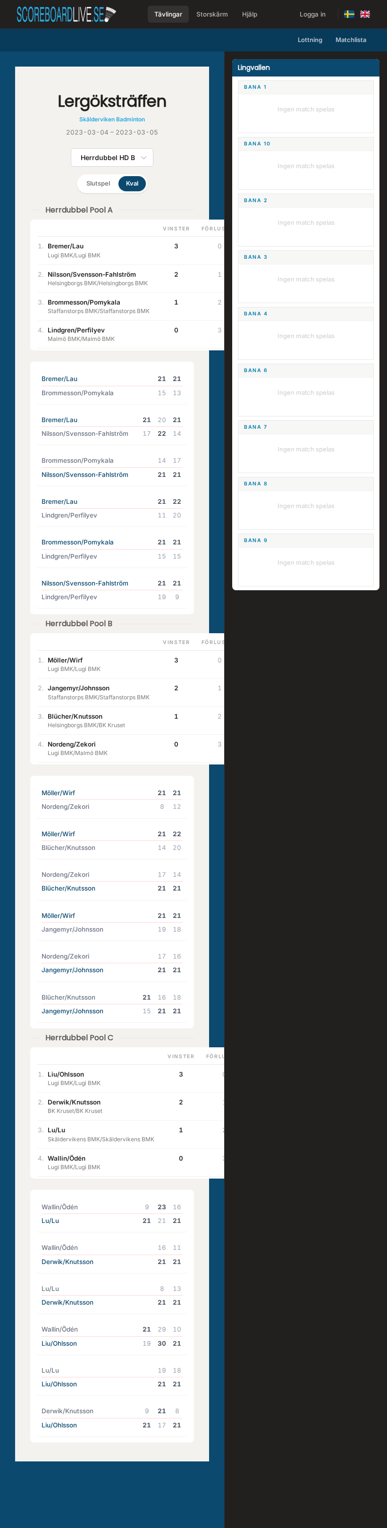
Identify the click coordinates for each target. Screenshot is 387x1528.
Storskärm (212, 14)
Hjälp (249, 14)
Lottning (310, 39)
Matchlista (351, 39)
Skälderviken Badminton (112, 119)
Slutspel (98, 183)
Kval (132, 183)
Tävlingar (168, 14)
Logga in (313, 14)
